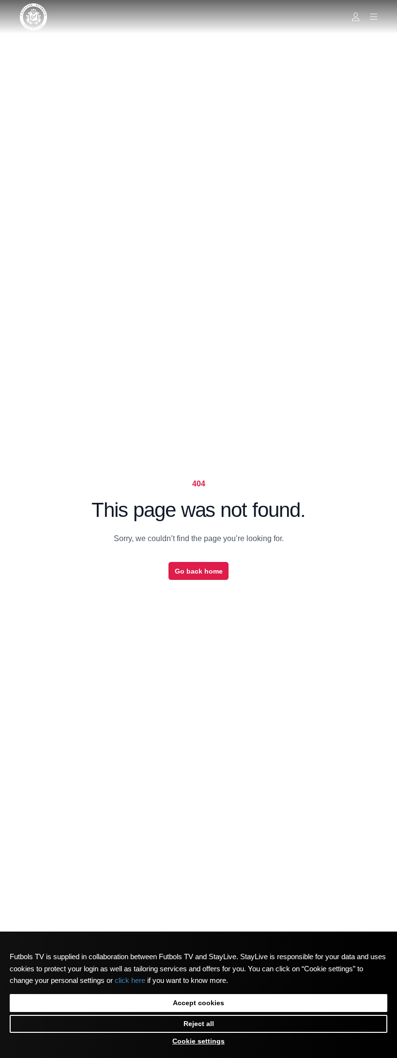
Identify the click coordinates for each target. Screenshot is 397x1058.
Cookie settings (198, 1041)
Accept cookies (198, 1003)
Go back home (199, 571)
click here (130, 980)
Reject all (198, 1023)
